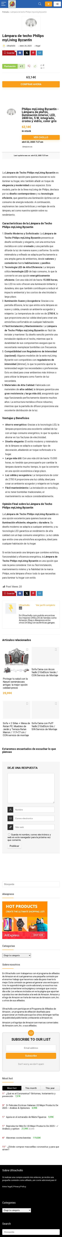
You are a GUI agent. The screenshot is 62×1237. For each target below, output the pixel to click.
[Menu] (3, 4)
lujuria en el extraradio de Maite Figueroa (26, 1117)
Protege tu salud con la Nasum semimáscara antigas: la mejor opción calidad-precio (15, 683)
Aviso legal (7, 1186)
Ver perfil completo (45, 605)
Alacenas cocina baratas (18, 1137)
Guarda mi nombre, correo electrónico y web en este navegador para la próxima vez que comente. (29, 837)
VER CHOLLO (41, 137)
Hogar (38, 46)
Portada (5, 12)
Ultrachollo (10, 46)
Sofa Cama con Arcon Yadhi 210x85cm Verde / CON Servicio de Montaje (45, 672)
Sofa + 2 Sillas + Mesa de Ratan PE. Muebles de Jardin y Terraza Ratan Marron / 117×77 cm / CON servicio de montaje (16, 729)
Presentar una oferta (48, 4)
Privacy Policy (19, 1186)
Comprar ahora (31, 84)
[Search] (39, 4)
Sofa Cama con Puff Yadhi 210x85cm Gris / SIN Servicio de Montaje (44, 726)
